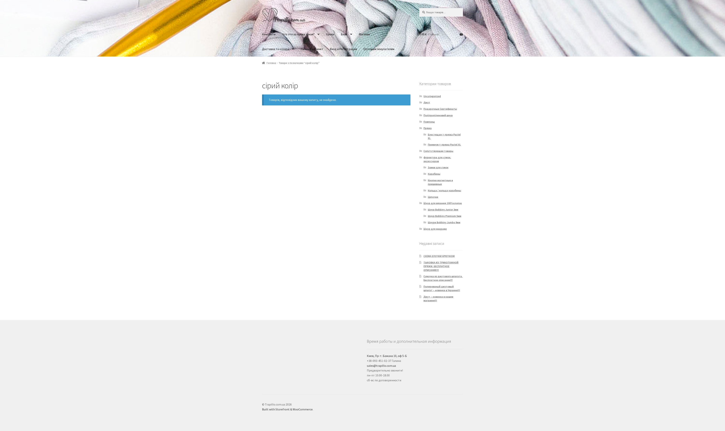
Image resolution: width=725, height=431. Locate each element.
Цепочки (433, 197)
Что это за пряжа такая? (298, 34)
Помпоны (429, 121)
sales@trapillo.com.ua (381, 366)
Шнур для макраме (435, 229)
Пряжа (427, 128)
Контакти (268, 34)
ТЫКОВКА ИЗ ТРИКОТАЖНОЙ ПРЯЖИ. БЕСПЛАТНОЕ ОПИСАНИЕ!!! (440, 266)
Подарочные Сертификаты (440, 109)
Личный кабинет (312, 49)
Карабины (434, 174)
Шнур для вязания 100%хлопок (442, 203)
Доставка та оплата (275, 49)
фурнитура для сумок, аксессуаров (437, 159)
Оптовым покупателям (378, 49)
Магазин (364, 34)
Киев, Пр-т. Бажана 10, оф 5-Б (387, 356)
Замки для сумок (438, 167)
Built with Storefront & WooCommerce (287, 409)
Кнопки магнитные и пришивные (440, 182)
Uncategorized (432, 96)
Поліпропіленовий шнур (438, 115)
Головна (271, 63)
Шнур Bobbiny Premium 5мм (444, 216)
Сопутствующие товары (438, 151)
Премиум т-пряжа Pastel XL (444, 144)
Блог (344, 34)
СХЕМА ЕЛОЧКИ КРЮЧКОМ (439, 256)
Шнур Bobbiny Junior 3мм (443, 209)
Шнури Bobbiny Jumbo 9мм (444, 222)
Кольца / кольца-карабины (444, 190)
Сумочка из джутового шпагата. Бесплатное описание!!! (443, 278)
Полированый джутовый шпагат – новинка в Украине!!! (441, 288)
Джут (426, 102)
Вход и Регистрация (343, 49)
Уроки (330, 34)
